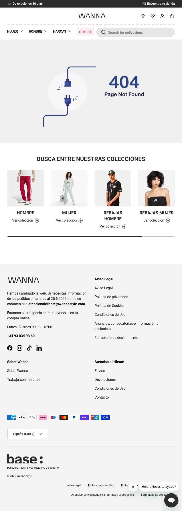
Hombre (25, 212)
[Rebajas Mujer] (156, 188)
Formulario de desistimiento (116, 338)
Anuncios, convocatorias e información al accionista (102, 494)
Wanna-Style (24, 476)
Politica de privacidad (111, 297)
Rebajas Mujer (157, 212)
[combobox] (135, 32)
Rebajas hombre (113, 215)
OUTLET (85, 31)
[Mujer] (69, 188)
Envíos (100, 371)
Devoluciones (105, 379)
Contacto (102, 397)
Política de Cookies (109, 306)
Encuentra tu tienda (160, 4)
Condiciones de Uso (110, 314)
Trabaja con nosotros (23, 379)
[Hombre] (25, 188)
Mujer (69, 212)
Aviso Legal (104, 288)
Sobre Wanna (17, 371)
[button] (172, 16)
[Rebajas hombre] (113, 188)
